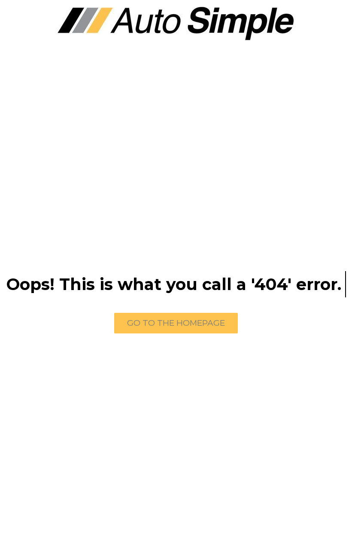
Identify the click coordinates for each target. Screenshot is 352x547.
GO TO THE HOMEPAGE (176, 323)
